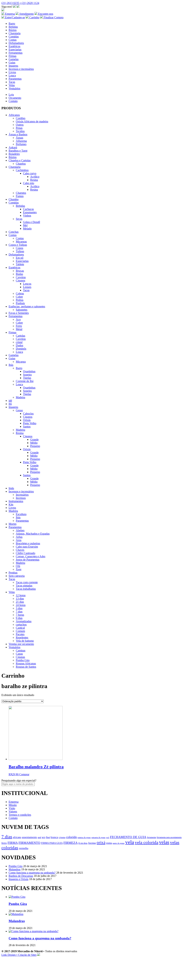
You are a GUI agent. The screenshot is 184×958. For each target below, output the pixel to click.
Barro (12, 23)
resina (109, 843)
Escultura (21, 514)
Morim (12, 523)
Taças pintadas (24, 585)
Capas (19, 653)
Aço (18, 319)
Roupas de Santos (26, 666)
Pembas (13, 572)
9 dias (19, 618)
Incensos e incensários (21, 69)
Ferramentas (15, 52)
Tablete (20, 264)
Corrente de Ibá (24, 381)
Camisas (20, 650)
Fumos (20, 196)
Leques (27, 286)
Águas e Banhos (18, 134)
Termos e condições (20, 814)
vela (129, 842)
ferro (4, 842)
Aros (18, 540)
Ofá (18, 566)
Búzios (13, 30)
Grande (34, 439)
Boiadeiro (14, 153)
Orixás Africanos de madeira (32, 121)
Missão (13, 805)
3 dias (19, 608)
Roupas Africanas (26, 663)
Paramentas (15, 78)
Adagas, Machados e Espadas (33, 533)
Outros (20, 124)
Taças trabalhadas (26, 588)
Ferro (19, 325)
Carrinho (34, 17)
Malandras (14, 869)
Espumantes (30, 212)
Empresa (9, 13)
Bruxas (20, 270)
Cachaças (28, 209)
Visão (12, 808)
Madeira (20, 397)
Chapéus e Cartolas (20, 160)
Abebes (20, 530)
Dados (19, 345)
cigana (62, 837)
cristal (19, 342)
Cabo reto (28, 183)
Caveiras (21, 277)
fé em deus (83, 843)
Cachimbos (22, 170)
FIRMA (13, 843)
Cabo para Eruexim (27, 546)
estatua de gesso (84, 837)
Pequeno (35, 446)
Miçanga (21, 361)
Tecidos (20, 131)
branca (54, 837)
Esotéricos (14, 46)
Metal (19, 329)
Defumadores (16, 43)
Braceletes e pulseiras (28, 543)
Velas (12, 85)
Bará (48, 837)
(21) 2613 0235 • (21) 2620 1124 (20, 3)
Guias (12, 62)
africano (17, 837)
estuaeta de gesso (98, 837)
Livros (12, 72)
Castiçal (20, 627)
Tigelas (27, 377)
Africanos (14, 114)
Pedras (19, 299)
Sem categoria (17, 575)
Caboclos (28, 413)
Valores (13, 811)
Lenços (27, 283)
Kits (11, 504)
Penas (19, 127)
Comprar (24, 774)
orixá (101, 842)
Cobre (19, 296)
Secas (19, 218)
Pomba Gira (22, 660)
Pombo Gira (15, 866)
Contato (13, 101)
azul (39, 837)
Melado (27, 228)
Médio (34, 442)
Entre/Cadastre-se (14, 17)
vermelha (23, 848)
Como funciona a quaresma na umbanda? (32, 872)
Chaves (20, 549)
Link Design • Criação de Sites (18, 954)
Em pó (19, 257)
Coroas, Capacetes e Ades (30, 556)
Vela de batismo (25, 640)
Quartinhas (29, 371)
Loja (11, 94)
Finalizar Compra (53, 17)
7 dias (19, 611)
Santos (27, 426)
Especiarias (15, 49)
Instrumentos (16, 501)
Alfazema (21, 140)
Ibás (11, 364)
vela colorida (146, 842)
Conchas (14, 231)
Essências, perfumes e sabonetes (27, 306)
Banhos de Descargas (21, 875)
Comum (20, 631)
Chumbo (14, 199)
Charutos (21, 192)
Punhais (20, 303)
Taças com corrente (27, 582)
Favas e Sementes (19, 312)
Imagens (13, 65)
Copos (19, 248)
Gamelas (14, 59)
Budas (19, 274)
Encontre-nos (45, 13)
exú (107, 837)
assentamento (29, 837)
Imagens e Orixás (18, 879)
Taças (12, 81)
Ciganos (20, 280)
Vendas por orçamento (21, 644)
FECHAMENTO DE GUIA (128, 837)
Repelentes (22, 637)
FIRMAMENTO (29, 843)
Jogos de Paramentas (27, 559)
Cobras (20, 293)
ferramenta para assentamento (169, 837)
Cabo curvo (29, 173)
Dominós (21, 348)
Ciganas (20, 657)
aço (43, 837)
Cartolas (20, 335)
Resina (34, 179)
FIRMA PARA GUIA (52, 843)
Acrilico (34, 186)
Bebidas (13, 26)
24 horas (21, 605)
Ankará (13, 147)
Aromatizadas (23, 621)
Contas (13, 39)
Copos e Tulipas (18, 244)
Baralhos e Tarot (18, 150)
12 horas (21, 595)
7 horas (20, 614)
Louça (12, 75)
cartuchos (21, 624)
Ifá (10, 403)
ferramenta (151, 837)
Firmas (12, 56)
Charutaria (14, 33)
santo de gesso (119, 843)
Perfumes (21, 144)
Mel (25, 225)
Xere (18, 569)
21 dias (20, 601)
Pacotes (20, 634)
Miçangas (21, 241)
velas (164, 842)
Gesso (19, 410)
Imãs (11, 488)
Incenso (92, 843)
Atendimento (26, 13)
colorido (71, 837)
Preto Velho (29, 423)
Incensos (21, 497)
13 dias (20, 598)
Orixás (27, 420)
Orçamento (15, 97)
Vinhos (27, 215)
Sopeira (27, 374)
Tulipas (20, 251)
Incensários (22, 494)
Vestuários (14, 88)
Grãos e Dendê (31, 222)
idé (10, 400)
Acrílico (34, 176)
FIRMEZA (70, 843)
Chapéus (21, 163)
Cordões (20, 118)
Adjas (19, 536)
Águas (19, 137)
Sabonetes (21, 309)
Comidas (14, 36)
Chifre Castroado (25, 553)
